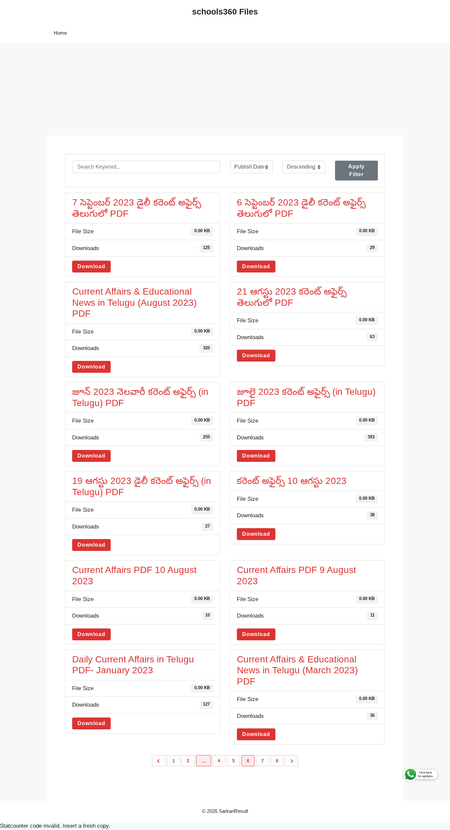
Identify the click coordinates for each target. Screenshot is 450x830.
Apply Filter (356, 170)
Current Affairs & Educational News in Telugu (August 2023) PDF (134, 302)
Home (60, 33)
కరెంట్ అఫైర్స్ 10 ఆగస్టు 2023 (292, 481)
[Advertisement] (197, 89)
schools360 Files (225, 11)
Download (91, 266)
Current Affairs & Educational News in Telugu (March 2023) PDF (297, 670)
